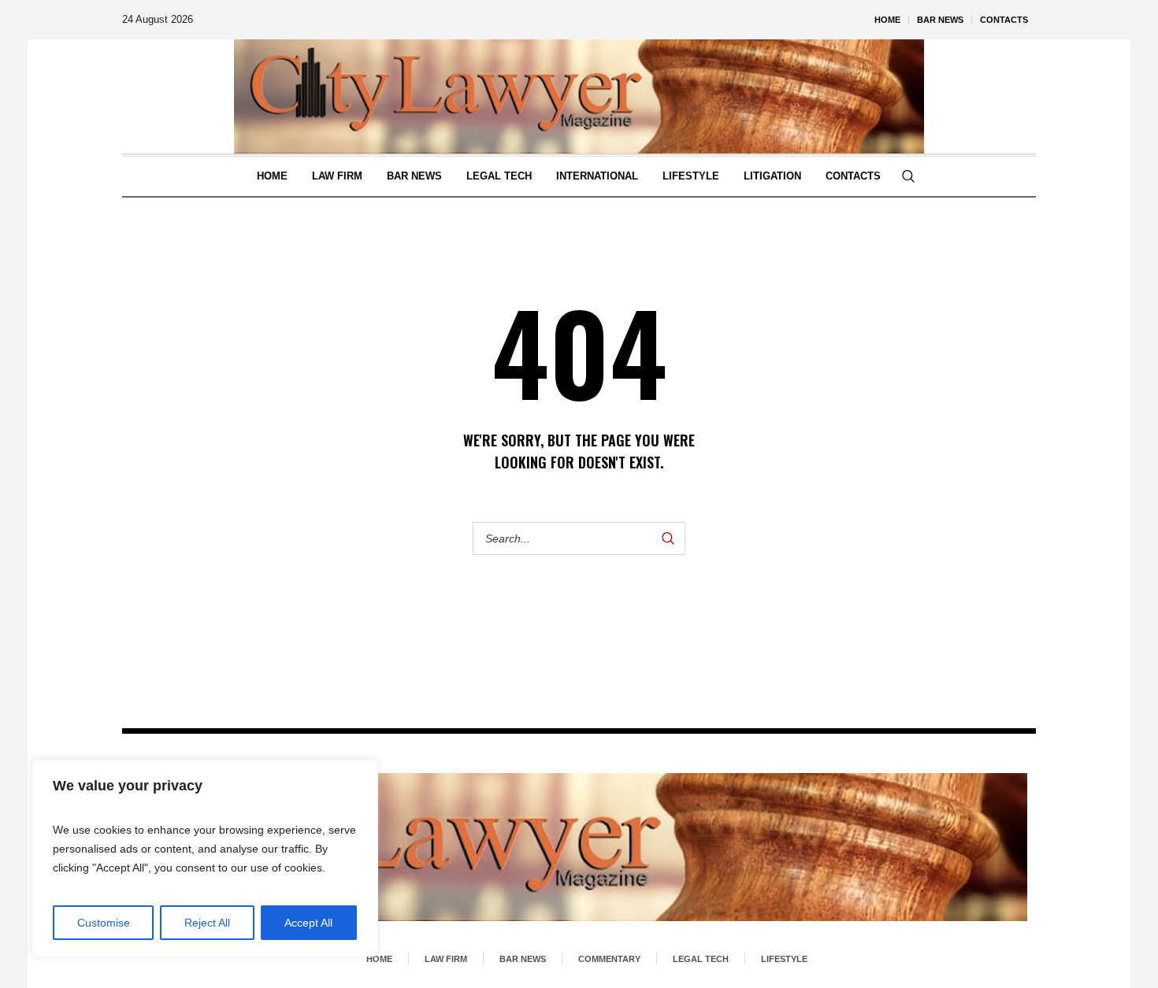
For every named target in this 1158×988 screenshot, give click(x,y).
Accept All (308, 922)
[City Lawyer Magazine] (579, 847)
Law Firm (446, 959)
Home (379, 959)
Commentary (609, 959)
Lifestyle (784, 959)
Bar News (522, 959)
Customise (103, 922)
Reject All (207, 922)
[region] (205, 858)
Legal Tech (701, 959)
